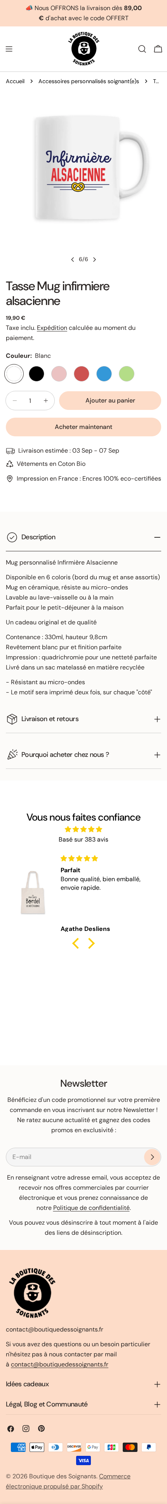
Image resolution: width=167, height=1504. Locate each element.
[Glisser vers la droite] (94, 259)
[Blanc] (14, 374)
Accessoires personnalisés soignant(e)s (88, 81)
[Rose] (59, 374)
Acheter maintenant (83, 427)
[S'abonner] (152, 1157)
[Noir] (36, 374)
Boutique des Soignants (62, 1476)
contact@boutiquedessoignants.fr (59, 1364)
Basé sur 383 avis (83, 839)
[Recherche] (142, 49)
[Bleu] (104, 374)
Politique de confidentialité (91, 1208)
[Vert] (126, 374)
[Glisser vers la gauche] (72, 259)
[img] (83, 829)
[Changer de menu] (9, 49)
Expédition (52, 328)
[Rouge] (81, 374)
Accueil (15, 81)
